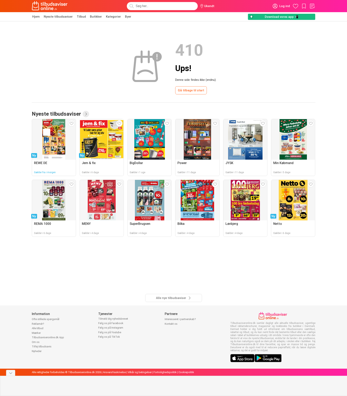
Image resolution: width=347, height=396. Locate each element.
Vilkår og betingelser (140, 372)
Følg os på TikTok (109, 336)
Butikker (96, 16)
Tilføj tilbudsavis (41, 346)
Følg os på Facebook (110, 323)
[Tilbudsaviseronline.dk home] (50, 6)
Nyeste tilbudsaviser (58, 16)
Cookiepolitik (186, 372)
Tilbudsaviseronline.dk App (48, 337)
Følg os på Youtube (109, 332)
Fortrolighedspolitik (165, 372)
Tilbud (81, 16)
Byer (128, 16)
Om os (36, 342)
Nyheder (37, 351)
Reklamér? (38, 323)
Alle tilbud (37, 328)
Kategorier (113, 16)
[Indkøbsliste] (312, 6)
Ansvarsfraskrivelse (114, 372)
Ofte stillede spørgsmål (45, 319)
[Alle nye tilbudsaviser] (86, 114)
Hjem (36, 16)
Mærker (36, 332)
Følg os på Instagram (110, 327)
